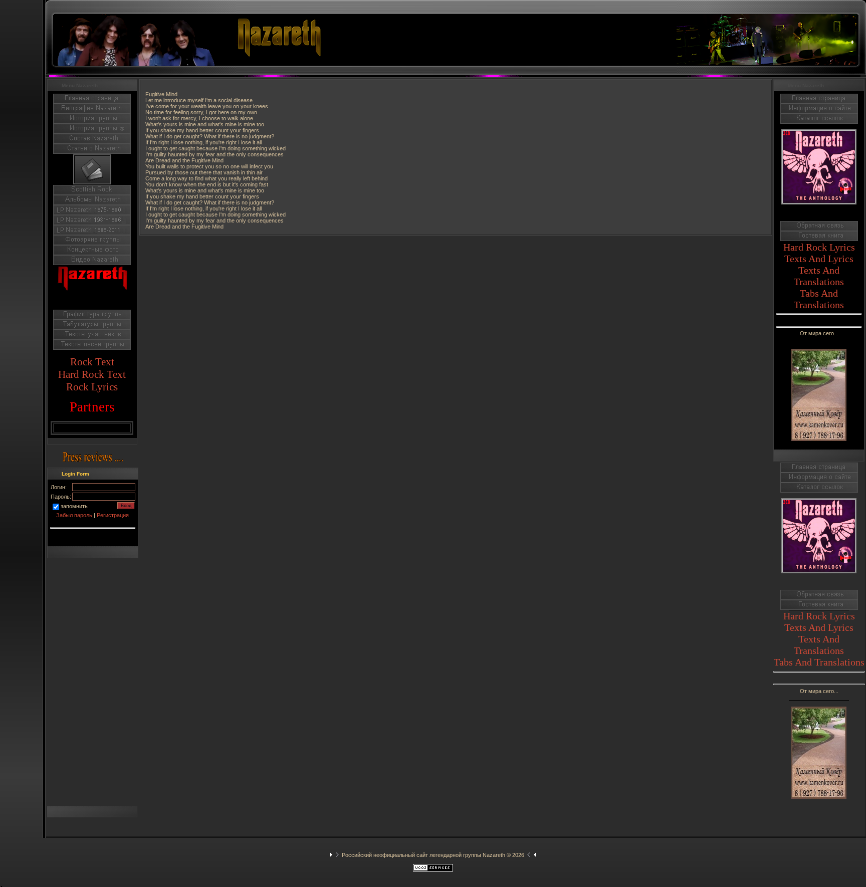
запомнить (74, 506)
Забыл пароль (74, 515)
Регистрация (113, 515)
